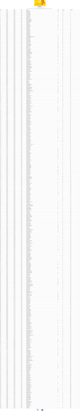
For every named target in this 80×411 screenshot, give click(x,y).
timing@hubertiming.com (32, 8)
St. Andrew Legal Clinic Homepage (40, 7)
